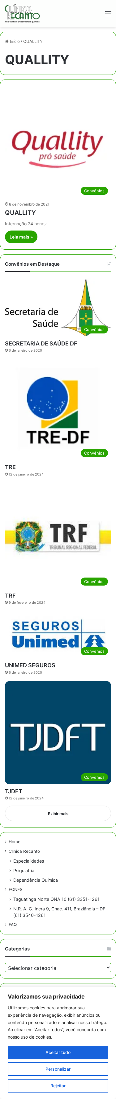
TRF (10, 595)
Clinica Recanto (24, 851)
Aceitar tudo (58, 1052)
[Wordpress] (22, 13)
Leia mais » (21, 236)
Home (14, 841)
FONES (16, 889)
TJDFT (13, 791)
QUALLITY (20, 212)
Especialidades (28, 861)
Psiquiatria (23, 870)
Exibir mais (58, 813)
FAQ (13, 924)
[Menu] (108, 16)
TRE (10, 467)
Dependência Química (35, 880)
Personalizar (58, 1069)
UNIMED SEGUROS (30, 665)
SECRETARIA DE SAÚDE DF (41, 343)
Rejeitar (58, 1085)
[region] (58, 1043)
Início (14, 41)
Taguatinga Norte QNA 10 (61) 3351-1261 (56, 899)
